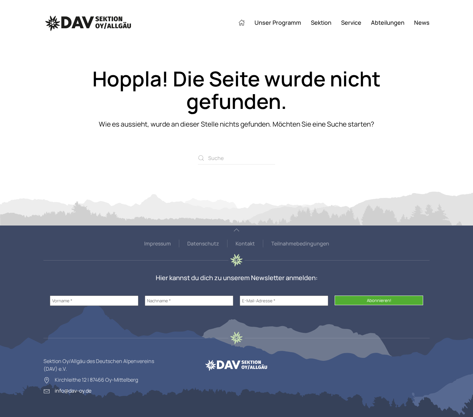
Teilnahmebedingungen (300, 243)
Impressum (157, 243)
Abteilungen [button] (387, 22)
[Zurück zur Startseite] (88, 22)
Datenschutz (203, 243)
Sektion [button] (321, 22)
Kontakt (245, 243)
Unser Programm (278, 22)
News (422, 22)
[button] (236, 230)
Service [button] (351, 22)
